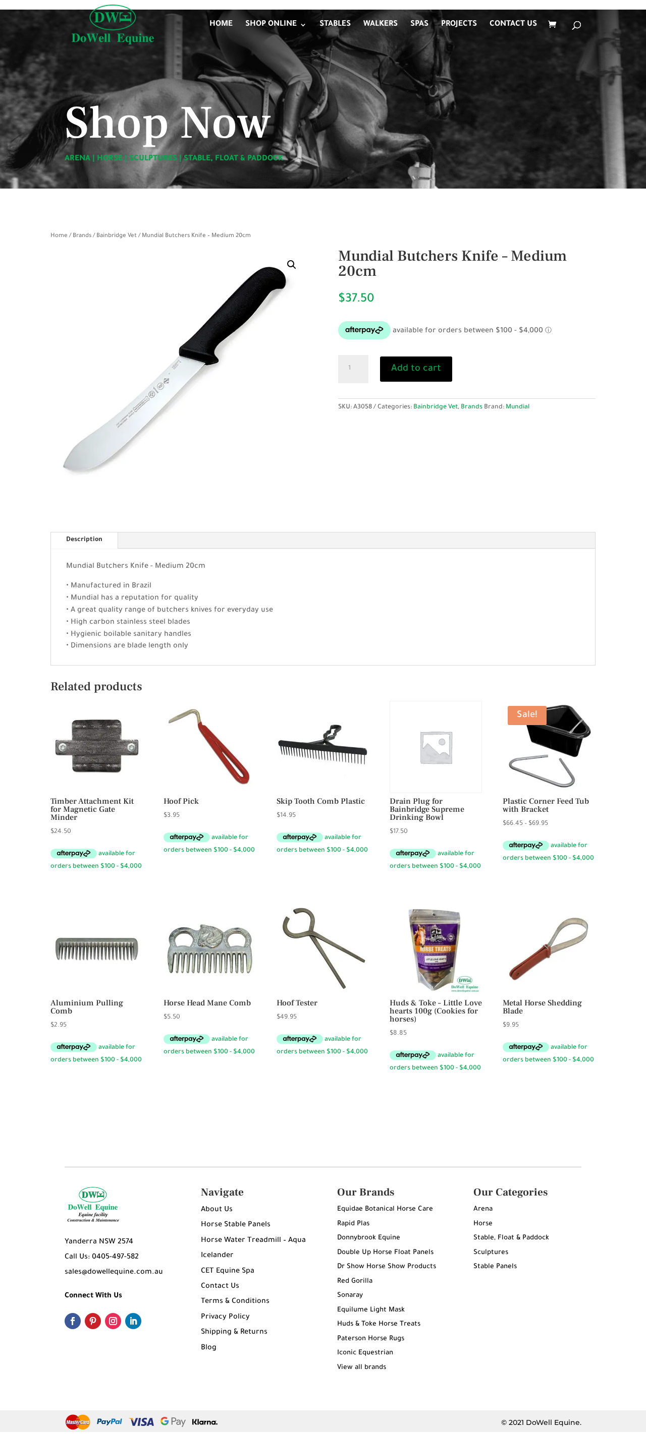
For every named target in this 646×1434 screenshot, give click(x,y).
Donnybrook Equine (368, 1238)
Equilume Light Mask (371, 1310)
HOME (221, 25)
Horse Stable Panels (236, 1225)
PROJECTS (459, 25)
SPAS (419, 25)
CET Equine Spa (227, 1272)
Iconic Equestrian (365, 1353)
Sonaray (350, 1295)
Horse (483, 1224)
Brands (82, 236)
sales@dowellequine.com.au (114, 1273)
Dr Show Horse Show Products (386, 1267)
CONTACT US (513, 25)
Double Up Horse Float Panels (385, 1253)
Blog (209, 1348)
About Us (217, 1210)
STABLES (335, 25)
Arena (483, 1209)
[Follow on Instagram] (113, 1321)
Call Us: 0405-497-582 (102, 1257)
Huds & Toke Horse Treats (378, 1324)
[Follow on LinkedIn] (133, 1321)
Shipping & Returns (234, 1333)
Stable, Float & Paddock (511, 1238)
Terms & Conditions (235, 1302)
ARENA (77, 159)
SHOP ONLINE (271, 25)
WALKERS (380, 25)
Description (84, 540)
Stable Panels (495, 1267)
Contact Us (220, 1287)
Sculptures (490, 1253)
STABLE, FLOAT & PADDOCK (234, 159)
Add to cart (416, 369)
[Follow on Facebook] (73, 1321)
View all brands (361, 1367)
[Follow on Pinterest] (93, 1321)
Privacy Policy (225, 1317)
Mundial (517, 407)
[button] (292, 265)
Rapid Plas (353, 1224)
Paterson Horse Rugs (370, 1339)
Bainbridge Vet (116, 236)
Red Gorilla (354, 1281)
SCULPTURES (153, 159)
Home (59, 236)
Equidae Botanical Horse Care (385, 1209)
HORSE (110, 159)
